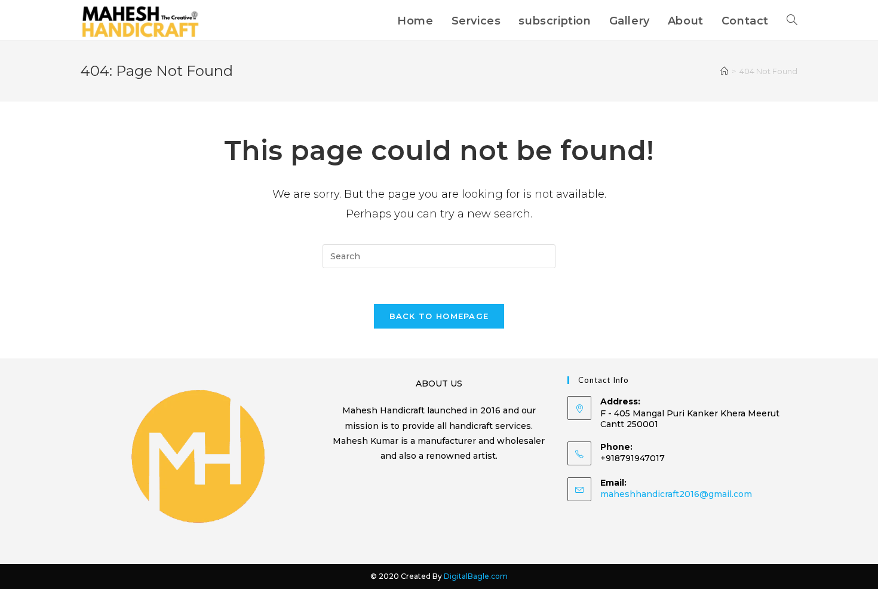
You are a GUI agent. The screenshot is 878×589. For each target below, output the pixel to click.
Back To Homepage (439, 316)
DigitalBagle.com (476, 576)
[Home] (724, 71)
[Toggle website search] (792, 21)
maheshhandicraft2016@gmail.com (676, 494)
